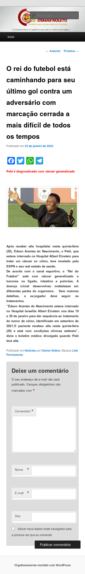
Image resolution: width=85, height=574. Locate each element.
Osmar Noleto (51, 350)
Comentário (24, 411)
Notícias (30, 350)
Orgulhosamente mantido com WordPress (42, 565)
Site (17, 516)
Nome (22, 469)
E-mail (22, 493)
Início (11, 37)
